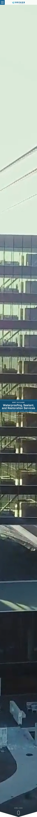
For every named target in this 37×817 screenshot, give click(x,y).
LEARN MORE (18, 416)
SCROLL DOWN (18, 808)
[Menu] (2, 2)
